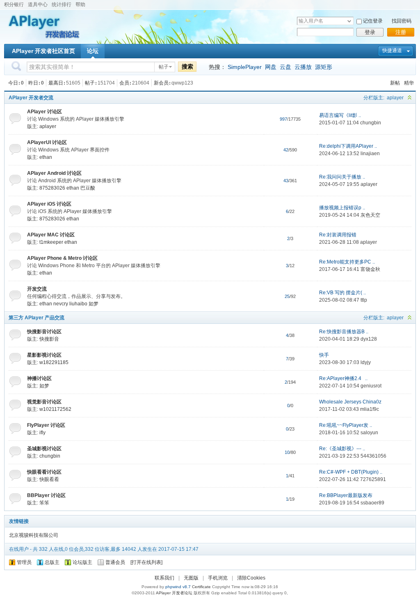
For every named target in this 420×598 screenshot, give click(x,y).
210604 (140, 83)
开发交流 (37, 289)
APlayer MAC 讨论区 (51, 235)
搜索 (187, 66)
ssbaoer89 (372, 503)
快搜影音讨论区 (44, 332)
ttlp (364, 300)
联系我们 (164, 578)
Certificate (201, 586)
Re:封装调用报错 (337, 235)
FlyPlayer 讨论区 (46, 425)
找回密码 (401, 21)
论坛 (92, 51)
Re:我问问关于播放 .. (342, 177)
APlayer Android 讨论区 (54, 173)
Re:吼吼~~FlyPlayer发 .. (345, 425)
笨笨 (44, 503)
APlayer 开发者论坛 (174, 593)
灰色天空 (370, 215)
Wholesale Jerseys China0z (350, 402)
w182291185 (53, 362)
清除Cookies (251, 578)
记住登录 (373, 21)
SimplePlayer (245, 67)
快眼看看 (49, 479)
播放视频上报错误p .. (342, 208)
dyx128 (369, 339)
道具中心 (38, 4)
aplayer (395, 98)
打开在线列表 (146, 562)
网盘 (270, 67)
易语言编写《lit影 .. (340, 115)
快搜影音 (49, 339)
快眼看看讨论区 (44, 472)
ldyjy (366, 362)
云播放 (303, 67)
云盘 (285, 67)
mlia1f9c (369, 409)
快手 (324, 355)
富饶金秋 (370, 269)
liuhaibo (78, 304)
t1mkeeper (51, 242)
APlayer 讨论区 (44, 112)
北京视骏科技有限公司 (33, 535)
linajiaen (370, 153)
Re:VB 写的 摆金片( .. (342, 293)
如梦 (93, 304)
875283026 (52, 188)
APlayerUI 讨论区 (47, 142)
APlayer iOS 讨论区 (49, 204)
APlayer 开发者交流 (31, 98)
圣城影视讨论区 (44, 448)
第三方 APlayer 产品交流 (36, 318)
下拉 (349, 21)
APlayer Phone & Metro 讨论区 (62, 258)
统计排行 (61, 4)
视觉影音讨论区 (44, 402)
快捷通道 (392, 50)
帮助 (80, 4)
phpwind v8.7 (178, 586)
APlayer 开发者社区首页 (43, 51)
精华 (409, 83)
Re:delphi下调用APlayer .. (348, 146)
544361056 (373, 456)
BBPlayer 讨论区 (46, 495)
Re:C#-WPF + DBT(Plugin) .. (350, 472)
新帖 (395, 83)
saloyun (369, 432)
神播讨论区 (39, 378)
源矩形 (323, 67)
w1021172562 (55, 409)
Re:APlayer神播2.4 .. (343, 378)
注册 (400, 32)
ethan (45, 157)
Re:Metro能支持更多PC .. (347, 262)
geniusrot (371, 386)
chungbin (370, 123)
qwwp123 (182, 83)
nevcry (60, 304)
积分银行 (14, 4)
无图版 (191, 578)
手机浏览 (218, 578)
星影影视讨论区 (44, 355)
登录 (370, 32)
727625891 (373, 479)
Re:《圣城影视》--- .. (342, 448)
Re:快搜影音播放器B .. (343, 332)
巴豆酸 (87, 188)
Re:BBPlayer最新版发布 (345, 495)
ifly (42, 432)
